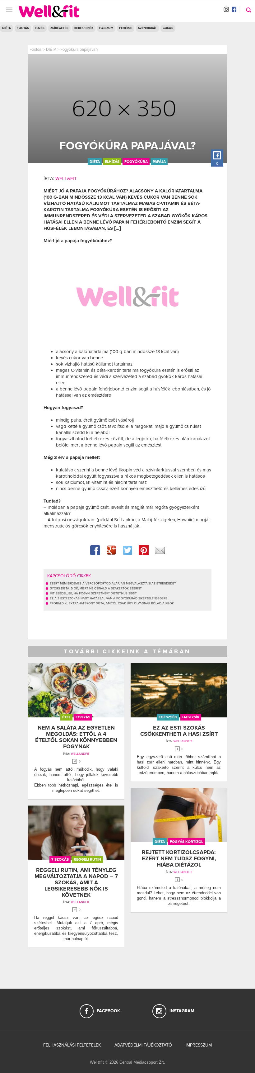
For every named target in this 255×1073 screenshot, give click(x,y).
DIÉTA (6, 28)
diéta (95, 161)
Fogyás (23, 28)
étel (66, 717)
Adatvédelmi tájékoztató (143, 1045)
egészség (168, 717)
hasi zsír (190, 717)
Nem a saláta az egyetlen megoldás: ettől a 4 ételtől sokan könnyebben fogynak (76, 736)
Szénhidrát (147, 28)
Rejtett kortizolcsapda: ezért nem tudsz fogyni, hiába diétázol (179, 858)
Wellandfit (80, 754)
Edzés (39, 28)
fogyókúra (136, 161)
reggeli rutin (87, 859)
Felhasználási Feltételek (72, 1045)
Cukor (168, 28)
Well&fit (66, 178)
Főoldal (36, 49)
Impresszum (199, 1045)
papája (159, 161)
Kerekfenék (83, 28)
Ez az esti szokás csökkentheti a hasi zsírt (179, 730)
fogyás (83, 717)
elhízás (112, 161)
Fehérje (125, 28)
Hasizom (106, 28)
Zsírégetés (59, 28)
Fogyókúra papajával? (79, 49)
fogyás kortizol (186, 841)
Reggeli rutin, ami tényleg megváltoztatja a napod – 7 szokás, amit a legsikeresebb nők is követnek (76, 882)
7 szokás (60, 859)
